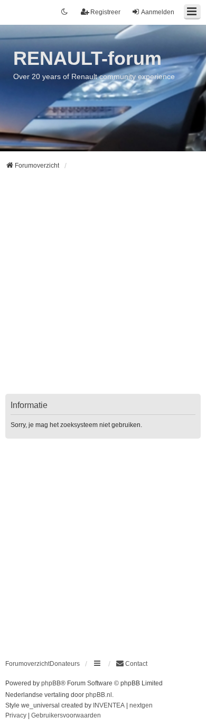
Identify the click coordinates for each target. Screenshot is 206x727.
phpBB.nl (99, 695)
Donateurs (65, 663)
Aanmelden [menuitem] (157, 12)
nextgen (141, 705)
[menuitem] (131, 663)
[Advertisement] (103, 288)
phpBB (51, 683)
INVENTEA (109, 705)
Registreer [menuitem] (105, 12)
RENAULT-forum (87, 58)
